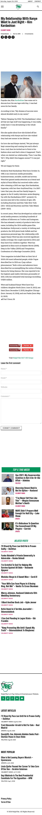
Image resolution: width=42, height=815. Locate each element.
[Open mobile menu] (2, 6)
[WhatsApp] (9, 37)
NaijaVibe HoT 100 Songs (23, 358)
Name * (4, 369)
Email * (4, 378)
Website (4, 387)
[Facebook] (2, 37)
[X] (5, 37)
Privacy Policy (6, 798)
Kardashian (19, 100)
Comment (5, 396)
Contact (38, 1)
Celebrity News (5, 30)
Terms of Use (6, 802)
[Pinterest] (13, 37)
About (30, 1)
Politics (17, 483)
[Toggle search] (38, 6)
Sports (17, 519)
